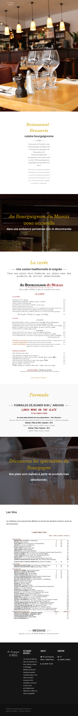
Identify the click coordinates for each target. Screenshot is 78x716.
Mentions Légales (12, 711)
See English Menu (39, 378)
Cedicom (28, 711)
